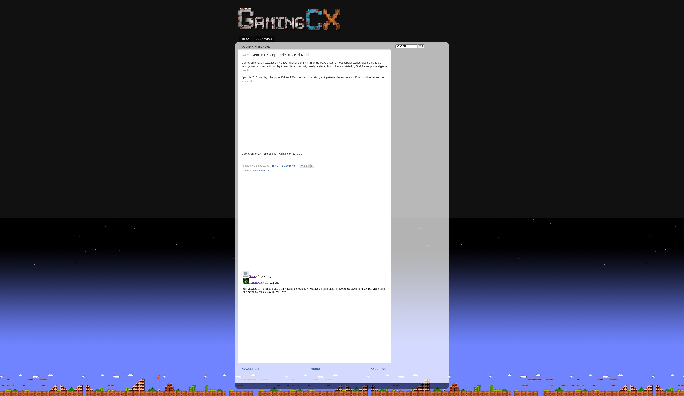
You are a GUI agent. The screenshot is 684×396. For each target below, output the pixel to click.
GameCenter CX (259, 170)
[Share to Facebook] (312, 166)
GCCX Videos (263, 38)
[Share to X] (309, 166)
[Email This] (302, 166)
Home (245, 38)
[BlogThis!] (305, 166)
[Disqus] (314, 219)
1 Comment (288, 165)
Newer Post (250, 369)
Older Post (379, 369)
